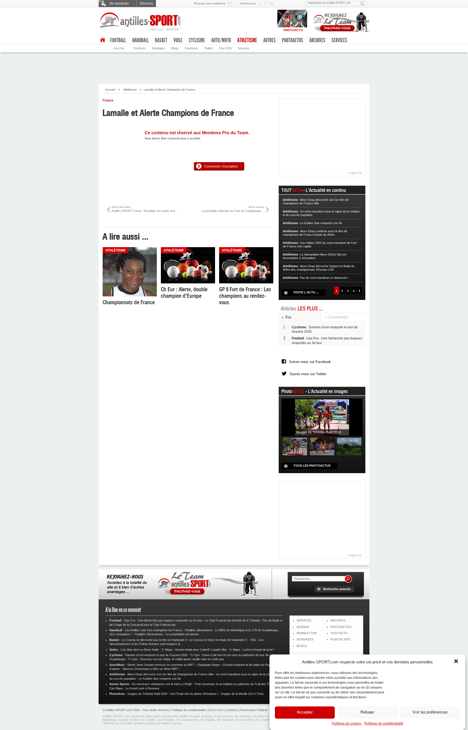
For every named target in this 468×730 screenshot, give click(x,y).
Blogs (174, 48)
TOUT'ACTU (338, 633)
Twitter (208, 48)
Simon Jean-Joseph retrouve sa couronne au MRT (160, 664)
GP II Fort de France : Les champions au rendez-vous (245, 296)
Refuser (367, 713)
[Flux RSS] (273, 3)
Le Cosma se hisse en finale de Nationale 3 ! (218, 639)
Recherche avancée (337, 589)
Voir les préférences (429, 713)
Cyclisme (197, 40)
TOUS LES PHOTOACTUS (312, 465)
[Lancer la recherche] (362, 3)
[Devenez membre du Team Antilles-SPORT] (339, 21)
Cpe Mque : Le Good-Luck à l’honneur (134, 688)
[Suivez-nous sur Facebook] (260, 3)
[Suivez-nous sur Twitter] (267, 3)
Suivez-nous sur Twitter (308, 374)
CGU (211, 710)
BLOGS (302, 645)
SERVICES (304, 620)
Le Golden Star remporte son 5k (160, 678)
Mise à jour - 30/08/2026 (164, 29)
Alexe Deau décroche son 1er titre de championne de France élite (170, 674)
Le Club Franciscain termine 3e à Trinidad (232, 620)
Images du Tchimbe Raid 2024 (147, 693)
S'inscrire (146, 3)
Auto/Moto (221, 40)
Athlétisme (130, 89)
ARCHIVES (337, 620)
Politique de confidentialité (383, 723)
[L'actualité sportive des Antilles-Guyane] (141, 20)
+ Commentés (336, 317)
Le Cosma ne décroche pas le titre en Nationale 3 (154, 639)
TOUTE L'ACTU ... (305, 292)
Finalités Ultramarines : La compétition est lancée (167, 634)
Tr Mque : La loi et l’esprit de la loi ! (251, 649)
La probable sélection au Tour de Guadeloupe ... (233, 209)
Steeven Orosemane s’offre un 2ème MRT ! (151, 668)
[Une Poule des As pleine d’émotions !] (322, 446)
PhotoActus (292, 40)
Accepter (305, 713)
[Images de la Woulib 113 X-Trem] (349, 446)
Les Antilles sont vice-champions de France (153, 630)
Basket (161, 40)
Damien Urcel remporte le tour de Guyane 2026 (156, 655)
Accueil (110, 89)
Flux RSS (225, 48)
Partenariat (247, 710)
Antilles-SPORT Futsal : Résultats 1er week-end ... (145, 209)
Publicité (262, 710)
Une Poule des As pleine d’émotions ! (194, 693)
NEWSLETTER (307, 633)
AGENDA (303, 626)
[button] (456, 662)
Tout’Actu (139, 48)
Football (118, 40)
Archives (317, 40)
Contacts (232, 710)
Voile (178, 40)
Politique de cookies (347, 723)
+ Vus (286, 317)
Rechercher (348, 579)
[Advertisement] (234, 67)
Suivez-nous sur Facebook (310, 362)
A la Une (118, 48)
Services (243, 48)
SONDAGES (305, 639)
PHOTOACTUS (340, 626)
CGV (220, 710)
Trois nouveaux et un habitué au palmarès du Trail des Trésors (235, 684)
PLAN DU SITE (340, 639)
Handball (140, 40)
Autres (269, 40)
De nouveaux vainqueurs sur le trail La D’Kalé (162, 684)
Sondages (158, 48)
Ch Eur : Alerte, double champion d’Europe (184, 292)
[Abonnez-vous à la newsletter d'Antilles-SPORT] (231, 3)
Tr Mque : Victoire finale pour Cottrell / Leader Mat (193, 649)
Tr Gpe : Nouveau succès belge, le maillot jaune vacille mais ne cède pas (176, 659)
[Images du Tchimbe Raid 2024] (322, 417)
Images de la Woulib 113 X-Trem (242, 693)
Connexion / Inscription (221, 166)
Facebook (191, 48)
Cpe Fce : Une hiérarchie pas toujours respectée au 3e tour (163, 620)
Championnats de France (129, 302)
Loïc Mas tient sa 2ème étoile (140, 649)
